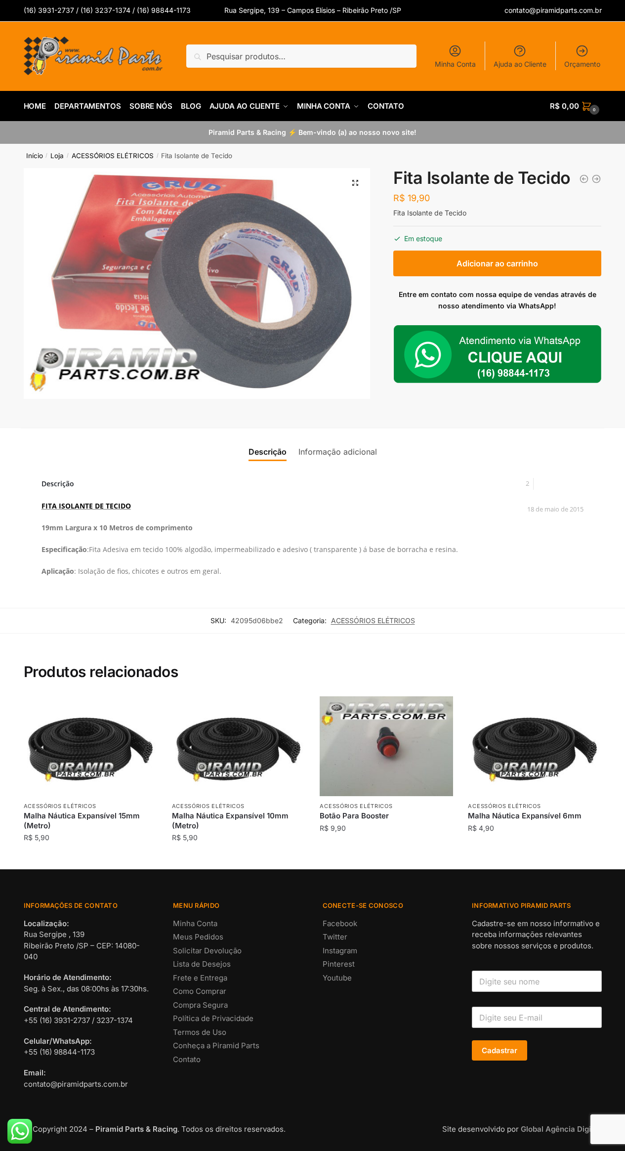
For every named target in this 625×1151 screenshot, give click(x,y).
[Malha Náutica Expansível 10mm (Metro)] (238, 746)
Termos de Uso (199, 1032)
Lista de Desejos (202, 964)
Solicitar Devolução (207, 950)
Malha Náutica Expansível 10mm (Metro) (230, 820)
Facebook (340, 923)
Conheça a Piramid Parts (216, 1045)
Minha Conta (455, 64)
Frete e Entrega (200, 977)
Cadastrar (499, 1050)
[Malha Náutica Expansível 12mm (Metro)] (584, 179)
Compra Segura (200, 1005)
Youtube (337, 977)
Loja (57, 156)
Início (34, 156)
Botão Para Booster (354, 815)
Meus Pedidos (198, 936)
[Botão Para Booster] (386, 746)
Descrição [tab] (268, 452)
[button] (355, 183)
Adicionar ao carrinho (497, 263)
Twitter (335, 936)
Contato (187, 1059)
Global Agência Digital (560, 1129)
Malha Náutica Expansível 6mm (525, 815)
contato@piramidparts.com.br (553, 10)
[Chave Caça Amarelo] (596, 179)
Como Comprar (199, 991)
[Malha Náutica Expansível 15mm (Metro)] (90, 746)
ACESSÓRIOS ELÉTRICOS (113, 156)
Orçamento (582, 64)
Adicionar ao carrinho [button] (90, 857)
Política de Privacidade (213, 1018)
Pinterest (339, 964)
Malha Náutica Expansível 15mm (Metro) (82, 820)
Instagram (340, 950)
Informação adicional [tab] (337, 452)
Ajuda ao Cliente (520, 64)
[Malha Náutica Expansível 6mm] (534, 746)
